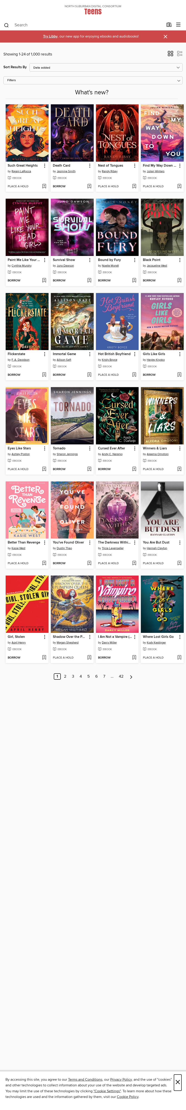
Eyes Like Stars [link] (19, 448)
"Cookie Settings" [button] (107, 1091)
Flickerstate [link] (16, 354)
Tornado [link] (59, 448)
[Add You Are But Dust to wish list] (179, 563)
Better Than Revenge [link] (24, 543)
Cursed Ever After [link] (111, 448)
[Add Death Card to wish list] (89, 187)
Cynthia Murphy (22, 266)
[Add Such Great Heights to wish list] (44, 187)
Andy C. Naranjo (112, 454)
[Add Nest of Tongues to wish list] (134, 187)
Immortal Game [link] (64, 354)
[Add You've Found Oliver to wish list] (89, 563)
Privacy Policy (121, 1079)
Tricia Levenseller (113, 548)
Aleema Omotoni (158, 454)
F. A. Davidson (20, 360)
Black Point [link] (151, 260)
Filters (11, 80)
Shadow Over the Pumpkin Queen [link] (70, 637)
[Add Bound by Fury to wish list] (134, 281)
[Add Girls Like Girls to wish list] (179, 375)
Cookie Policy (127, 1097)
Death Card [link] (61, 166)
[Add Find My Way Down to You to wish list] (179, 187)
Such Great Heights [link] (23, 166)
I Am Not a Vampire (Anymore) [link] (115, 637)
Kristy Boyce (109, 360)
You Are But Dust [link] (156, 543)
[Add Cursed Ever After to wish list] (134, 469)
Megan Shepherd (67, 642)
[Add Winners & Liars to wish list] (179, 469)
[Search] (6, 25)
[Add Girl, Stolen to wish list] (44, 658)
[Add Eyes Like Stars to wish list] (44, 469)
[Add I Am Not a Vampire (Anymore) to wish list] (134, 658)
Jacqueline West (157, 266)
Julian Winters (155, 171)
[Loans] (169, 25)
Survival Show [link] (64, 260)
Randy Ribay (109, 171)
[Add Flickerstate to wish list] (44, 375)
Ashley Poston (21, 454)
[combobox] (83, 25)
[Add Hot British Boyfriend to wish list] (134, 375)
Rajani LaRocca (21, 171)
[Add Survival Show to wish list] (89, 281)
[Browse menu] (178, 25)
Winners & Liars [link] (155, 448)
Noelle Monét (110, 266)
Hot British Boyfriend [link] (114, 354)
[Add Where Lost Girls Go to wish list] (179, 658)
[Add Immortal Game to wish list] (89, 375)
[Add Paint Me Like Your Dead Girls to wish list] (44, 281)
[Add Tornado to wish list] (89, 469)
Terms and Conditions (85, 1079)
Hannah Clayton (157, 548)
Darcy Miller (109, 642)
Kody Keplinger (156, 642)
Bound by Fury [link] (109, 260)
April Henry (19, 642)
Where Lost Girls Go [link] (158, 637)
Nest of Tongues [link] (110, 166)
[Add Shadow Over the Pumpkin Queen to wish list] (89, 658)
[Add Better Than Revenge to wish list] (44, 563)
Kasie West (18, 548)
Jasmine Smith (66, 171)
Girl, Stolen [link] (16, 637)
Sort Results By (15, 67)
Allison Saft (64, 360)
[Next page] (131, 676)
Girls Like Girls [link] (154, 354)
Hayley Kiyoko (156, 360)
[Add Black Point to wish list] (179, 281)
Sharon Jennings (67, 454)
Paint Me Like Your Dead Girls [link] (25, 260)
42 (121, 676)
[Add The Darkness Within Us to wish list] (134, 563)
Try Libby (50, 36)
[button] (170, 55)
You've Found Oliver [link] (68, 543)
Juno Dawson (65, 266)
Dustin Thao (64, 548)
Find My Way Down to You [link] (160, 166)
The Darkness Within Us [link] (115, 543)
